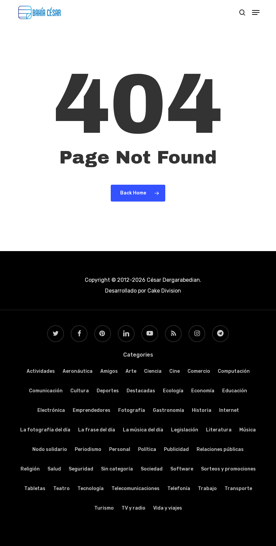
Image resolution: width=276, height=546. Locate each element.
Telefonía (178, 488)
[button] (256, 12)
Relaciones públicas (220, 449)
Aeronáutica (78, 371)
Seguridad (81, 469)
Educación (234, 391)
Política (147, 449)
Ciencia (153, 371)
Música (247, 430)
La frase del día (96, 430)
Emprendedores (91, 410)
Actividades (41, 371)
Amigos (109, 371)
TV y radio (133, 508)
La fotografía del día (45, 430)
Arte (131, 371)
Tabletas (34, 488)
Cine (174, 371)
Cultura (79, 391)
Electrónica (51, 410)
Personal (119, 449)
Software (181, 469)
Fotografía (131, 410)
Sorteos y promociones (228, 469)
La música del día (143, 430)
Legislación (184, 430)
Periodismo (88, 449)
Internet (229, 410)
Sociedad (152, 469)
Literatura (219, 430)
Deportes (108, 391)
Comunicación (46, 391)
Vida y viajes (167, 508)
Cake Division (163, 290)
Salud (54, 469)
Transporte (238, 488)
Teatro (61, 488)
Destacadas (141, 391)
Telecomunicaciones (135, 488)
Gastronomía (168, 410)
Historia (201, 410)
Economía (202, 391)
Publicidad (176, 449)
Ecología (173, 391)
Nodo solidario (49, 449)
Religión (30, 469)
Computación (234, 371)
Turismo (104, 508)
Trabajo (207, 488)
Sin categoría (117, 469)
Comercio (198, 371)
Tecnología (90, 488)
